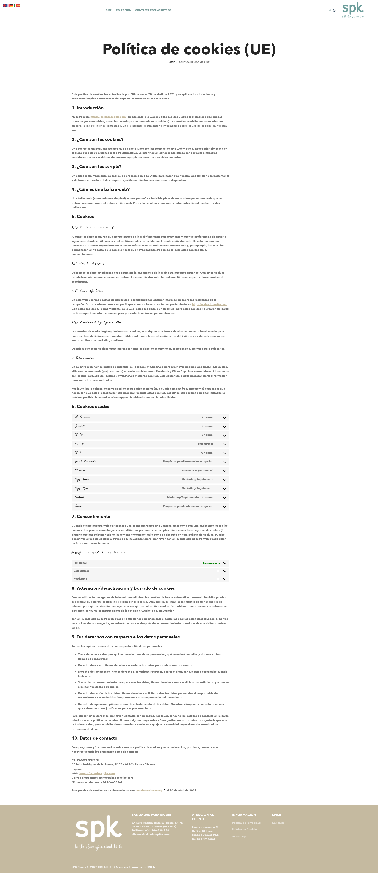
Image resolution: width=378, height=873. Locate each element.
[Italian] (15, 5)
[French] (8, 5)
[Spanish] (19, 5)
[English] (4, 5)
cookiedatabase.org (149, 790)
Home (171, 62)
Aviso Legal (239, 836)
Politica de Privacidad (246, 823)
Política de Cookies (245, 829)
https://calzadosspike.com (108, 117)
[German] (12, 5)
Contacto (278, 823)
